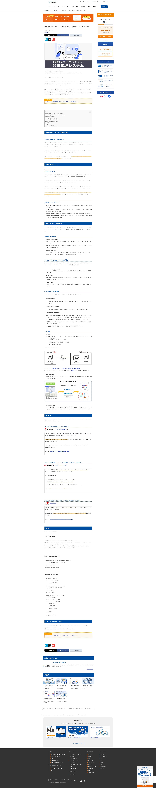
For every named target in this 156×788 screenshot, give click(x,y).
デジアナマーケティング (74, 760)
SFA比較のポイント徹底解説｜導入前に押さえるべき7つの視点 (88, 687)
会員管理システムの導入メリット (54, 119)
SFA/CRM (46, 32)
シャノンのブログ (91, 762)
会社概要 (102, 754)
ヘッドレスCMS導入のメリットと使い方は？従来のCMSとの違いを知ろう (64, 368)
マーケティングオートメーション (84, 1)
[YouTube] (101, 96)
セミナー (90, 754)
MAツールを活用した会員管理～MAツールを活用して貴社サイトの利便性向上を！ (62, 101)
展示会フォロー (73, 768)
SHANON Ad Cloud (54, 760)
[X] (105, 96)
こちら (62, 628)
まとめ (46, 124)
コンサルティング (73, 774)
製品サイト (73, 370)
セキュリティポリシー (65, 779)
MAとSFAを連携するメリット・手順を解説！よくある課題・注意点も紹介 (48, 687)
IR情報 (94, 6)
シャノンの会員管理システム (51, 125)
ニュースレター (91, 772)
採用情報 (102, 768)
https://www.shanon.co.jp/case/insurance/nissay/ (59, 451)
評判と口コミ (90, 764)
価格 (89, 6)
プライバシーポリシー (54, 779)
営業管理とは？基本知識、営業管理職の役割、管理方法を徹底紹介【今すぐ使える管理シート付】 (48, 700)
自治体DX (71, 766)
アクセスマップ (104, 766)
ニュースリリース (96, 1)
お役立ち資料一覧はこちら (77, 743)
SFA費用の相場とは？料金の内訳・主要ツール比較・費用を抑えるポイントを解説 (81, 708)
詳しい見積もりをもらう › (105, 36)
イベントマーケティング (74, 756)
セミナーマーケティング (74, 762)
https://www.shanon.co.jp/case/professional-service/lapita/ (61, 519)
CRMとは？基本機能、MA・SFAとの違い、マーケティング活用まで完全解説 (61, 687)
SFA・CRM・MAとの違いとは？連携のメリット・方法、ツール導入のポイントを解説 (61, 700)
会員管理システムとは (50, 116)
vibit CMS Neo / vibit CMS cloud (57, 762)
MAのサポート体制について (56, 768)
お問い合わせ (105, 1)
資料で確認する (145, 785)
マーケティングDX (73, 758)
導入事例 (83, 6)
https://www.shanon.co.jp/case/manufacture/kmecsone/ (61, 489)
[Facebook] (109, 96)
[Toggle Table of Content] (89, 112)
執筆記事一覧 (90, 669)
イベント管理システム (55, 756)
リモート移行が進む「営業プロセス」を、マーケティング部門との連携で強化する (75, 687)
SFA (52, 758)
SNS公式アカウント (92, 766)
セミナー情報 (66, 6)
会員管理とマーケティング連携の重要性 (54, 113)
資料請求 (104, 6)
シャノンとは (102, 751)
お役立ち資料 (90, 760)
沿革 (101, 760)
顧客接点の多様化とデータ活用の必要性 (56, 115)
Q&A (52, 770)
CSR (101, 764)
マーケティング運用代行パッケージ (76, 764)
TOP (47, 10)
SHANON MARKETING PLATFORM (58, 754)
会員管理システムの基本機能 (51, 121)
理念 (101, 758)
